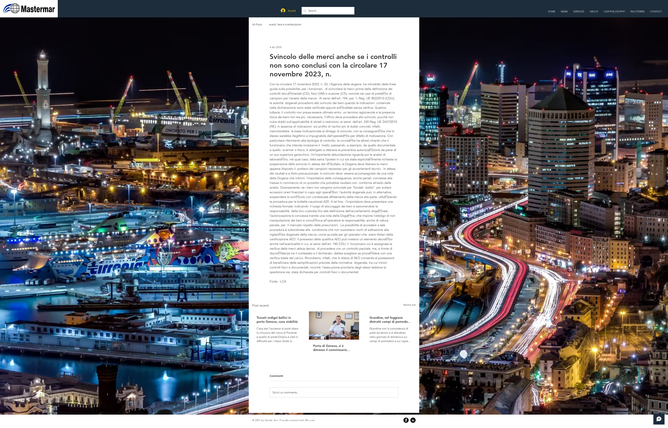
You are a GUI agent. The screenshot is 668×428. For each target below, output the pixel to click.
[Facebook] (406, 420)
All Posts (257, 24)
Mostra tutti (409, 304)
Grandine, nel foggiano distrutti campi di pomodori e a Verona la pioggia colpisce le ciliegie (389, 320)
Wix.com (310, 420)
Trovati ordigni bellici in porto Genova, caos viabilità (277, 320)
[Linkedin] (413, 420)
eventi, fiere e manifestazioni (285, 24)
